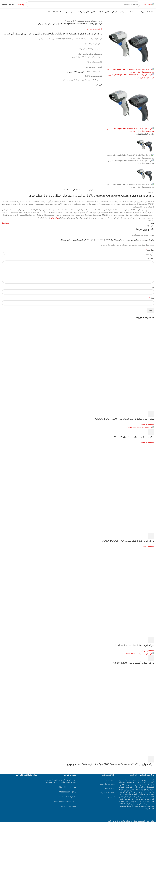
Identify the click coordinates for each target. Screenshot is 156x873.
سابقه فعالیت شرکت (107, 792)
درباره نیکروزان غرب (107, 784)
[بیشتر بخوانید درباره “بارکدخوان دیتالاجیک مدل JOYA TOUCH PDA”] (151, 536)
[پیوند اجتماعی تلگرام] (82, 84)
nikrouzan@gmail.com (62, 801)
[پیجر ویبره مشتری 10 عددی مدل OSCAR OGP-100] (136, 344)
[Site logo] (148, 4)
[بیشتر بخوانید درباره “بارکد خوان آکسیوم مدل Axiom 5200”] (151, 658)
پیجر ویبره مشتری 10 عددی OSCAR (133, 436)
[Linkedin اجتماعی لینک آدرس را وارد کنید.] (85, 84)
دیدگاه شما (149, 258)
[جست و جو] (28, 4)
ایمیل (151, 298)
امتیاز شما (150, 250)
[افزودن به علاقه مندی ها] (131, 414)
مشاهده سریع (144, 414)
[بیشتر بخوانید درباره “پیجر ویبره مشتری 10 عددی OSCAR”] (151, 432)
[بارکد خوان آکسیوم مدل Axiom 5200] (140, 653)
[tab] (90, 190)
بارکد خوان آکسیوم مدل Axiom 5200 (133, 662)
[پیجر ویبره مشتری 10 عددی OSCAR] (140, 427)
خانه (100, 21)
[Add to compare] (138, 414)
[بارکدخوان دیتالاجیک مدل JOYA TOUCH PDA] (136, 466)
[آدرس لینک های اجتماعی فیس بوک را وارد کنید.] (93, 84)
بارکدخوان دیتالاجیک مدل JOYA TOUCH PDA (128, 540)
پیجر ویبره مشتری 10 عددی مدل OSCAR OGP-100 (124, 418)
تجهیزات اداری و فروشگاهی (87, 21)
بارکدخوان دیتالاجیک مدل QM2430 (134, 644)
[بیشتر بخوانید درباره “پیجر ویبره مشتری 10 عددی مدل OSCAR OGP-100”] (151, 414)
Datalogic (5, 223)
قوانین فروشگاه (109, 780)
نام (152, 287)
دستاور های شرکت (108, 788)
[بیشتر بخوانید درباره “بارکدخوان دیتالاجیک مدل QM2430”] (151, 640)
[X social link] (90, 84)
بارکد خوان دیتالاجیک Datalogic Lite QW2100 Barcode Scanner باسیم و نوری (110, 764)
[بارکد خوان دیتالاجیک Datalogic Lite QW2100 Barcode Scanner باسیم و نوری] (136, 689)
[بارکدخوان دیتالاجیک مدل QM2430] (136, 570)
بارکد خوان (70, 21)
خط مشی (111, 797)
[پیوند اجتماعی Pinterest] (87, 84)
